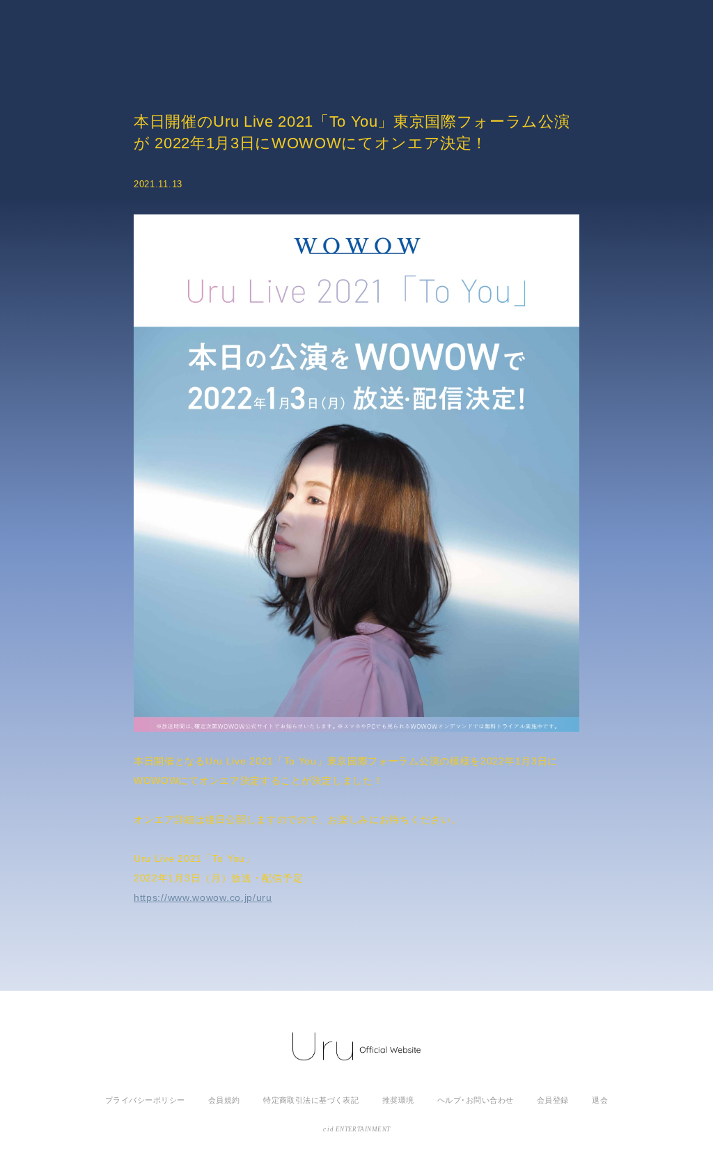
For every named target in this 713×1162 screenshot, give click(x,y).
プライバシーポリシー (145, 1100)
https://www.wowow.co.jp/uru (203, 897)
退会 (600, 1100)
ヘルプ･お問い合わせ (475, 1100)
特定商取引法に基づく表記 (311, 1100)
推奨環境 (398, 1100)
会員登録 (553, 1100)
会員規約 (224, 1100)
